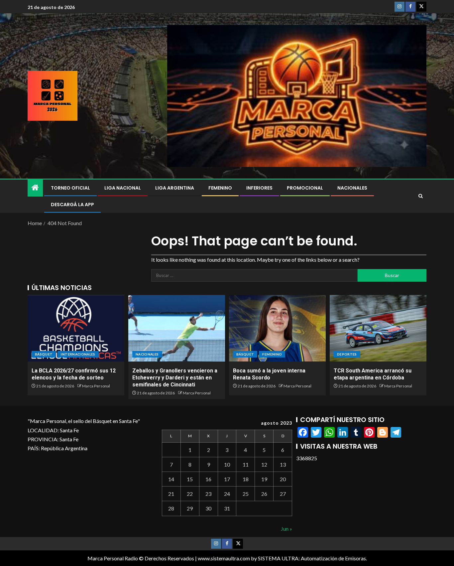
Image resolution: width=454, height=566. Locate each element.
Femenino (220, 188)
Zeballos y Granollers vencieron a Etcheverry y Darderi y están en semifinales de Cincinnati (174, 377)
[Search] (420, 196)
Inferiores (259, 188)
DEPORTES (347, 354)
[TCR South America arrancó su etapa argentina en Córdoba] (378, 328)
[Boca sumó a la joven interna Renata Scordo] (277, 328)
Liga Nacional (122, 188)
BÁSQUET (44, 354)
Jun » (286, 528)
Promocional (305, 188)
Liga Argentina (174, 188)
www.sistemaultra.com (224, 558)
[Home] (35, 188)
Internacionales (78, 354)
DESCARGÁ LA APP (72, 204)
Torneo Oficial (70, 188)
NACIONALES (352, 188)
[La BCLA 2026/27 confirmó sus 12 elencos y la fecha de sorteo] (76, 328)
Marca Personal (96, 385)
